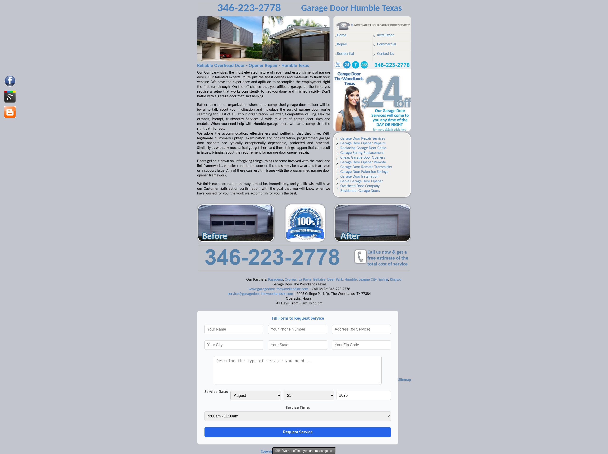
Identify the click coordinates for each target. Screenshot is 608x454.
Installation (385, 35)
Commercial (386, 44)
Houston (400, 280)
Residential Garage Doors (360, 191)
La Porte (291, 280)
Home (341, 35)
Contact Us (385, 54)
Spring (370, 280)
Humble (337, 280)
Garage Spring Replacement (362, 153)
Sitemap (404, 380)
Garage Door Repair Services (362, 139)
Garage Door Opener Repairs (362, 143)
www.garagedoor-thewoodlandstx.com (278, 289)
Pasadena (262, 280)
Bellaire (306, 280)
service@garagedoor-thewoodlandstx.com (260, 294)
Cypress (277, 280)
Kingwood (384, 280)
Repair (342, 44)
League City (354, 280)
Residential (345, 54)
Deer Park (321, 280)
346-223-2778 (249, 8)
